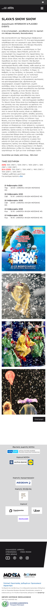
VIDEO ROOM (25, 552)
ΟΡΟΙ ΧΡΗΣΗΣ (11, 554)
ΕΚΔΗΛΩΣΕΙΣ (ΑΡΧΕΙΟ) (15, 549)
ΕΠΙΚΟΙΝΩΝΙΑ (11, 552)
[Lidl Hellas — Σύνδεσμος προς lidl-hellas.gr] (27, 461)
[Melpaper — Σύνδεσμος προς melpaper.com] (37, 461)
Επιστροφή (39, 419)
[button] (4, 604)
